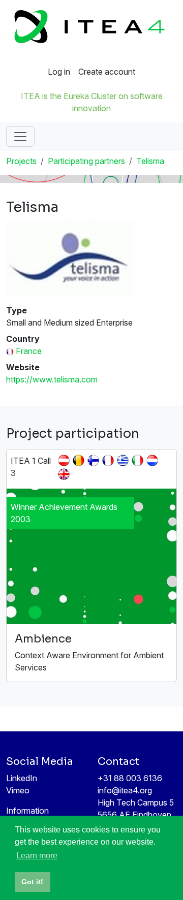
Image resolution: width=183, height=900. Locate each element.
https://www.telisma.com (52, 379)
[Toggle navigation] (20, 136)
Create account (106, 72)
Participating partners (86, 161)
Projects (21, 161)
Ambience (43, 639)
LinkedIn (21, 778)
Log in (59, 72)
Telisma (150, 161)
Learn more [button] (36, 855)
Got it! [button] (32, 882)
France (29, 351)
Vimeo (17, 790)
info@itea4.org (125, 790)
